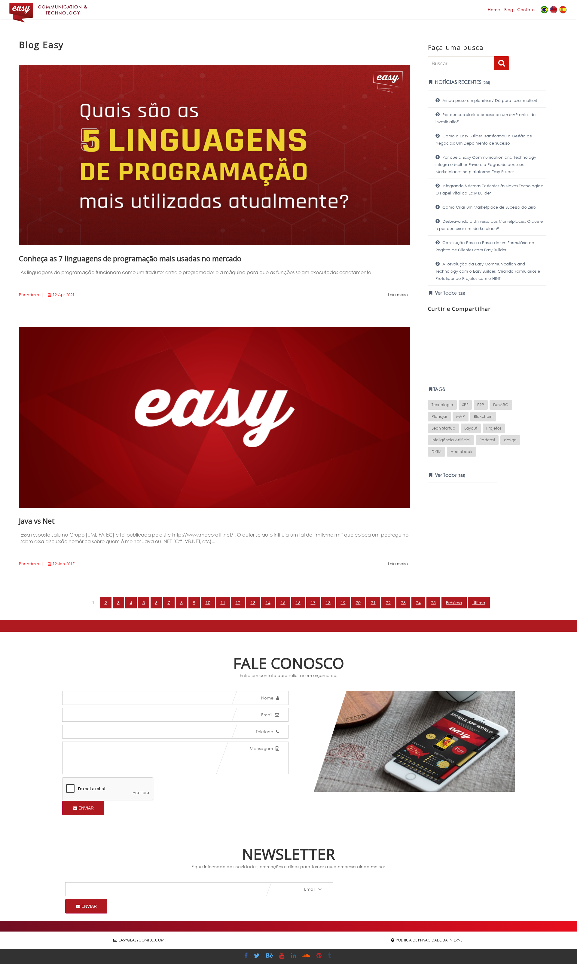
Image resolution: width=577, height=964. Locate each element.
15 (283, 602)
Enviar (85, 808)
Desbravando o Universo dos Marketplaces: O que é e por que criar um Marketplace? (489, 225)
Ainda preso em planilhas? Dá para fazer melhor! (489, 100)
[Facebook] (246, 956)
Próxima (454, 602)
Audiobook (461, 451)
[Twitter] (257, 956)
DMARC (500, 404)
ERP (480, 404)
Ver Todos (449, 292)
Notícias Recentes (462, 82)
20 (358, 602)
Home (494, 9)
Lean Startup (443, 428)
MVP (460, 416)
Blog (508, 9)
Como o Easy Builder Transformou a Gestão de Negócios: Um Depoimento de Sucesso (483, 139)
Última (478, 602)
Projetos (493, 428)
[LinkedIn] (294, 956)
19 (343, 602)
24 (418, 602)
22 (388, 602)
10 (208, 602)
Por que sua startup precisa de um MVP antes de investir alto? (485, 118)
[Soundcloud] (307, 956)
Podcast (487, 439)
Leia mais (397, 294)
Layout (470, 428)
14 (268, 602)
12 (238, 602)
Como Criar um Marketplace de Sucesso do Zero (488, 207)
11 (223, 602)
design (510, 439)
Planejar (439, 416)
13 (253, 602)
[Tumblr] (330, 956)
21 (373, 602)
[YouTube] (282, 956)
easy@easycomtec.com (141, 940)
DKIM (436, 451)
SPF (465, 404)
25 (433, 602)
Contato (526, 9)
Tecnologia (442, 404)
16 (298, 602)
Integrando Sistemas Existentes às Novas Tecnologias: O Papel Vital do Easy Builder (489, 189)
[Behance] (270, 956)
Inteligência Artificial (451, 439)
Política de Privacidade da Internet (430, 940)
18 (328, 602)
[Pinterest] (319, 956)
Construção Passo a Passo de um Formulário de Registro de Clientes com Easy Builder (484, 246)
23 (403, 602)
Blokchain (483, 416)
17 (313, 602)
